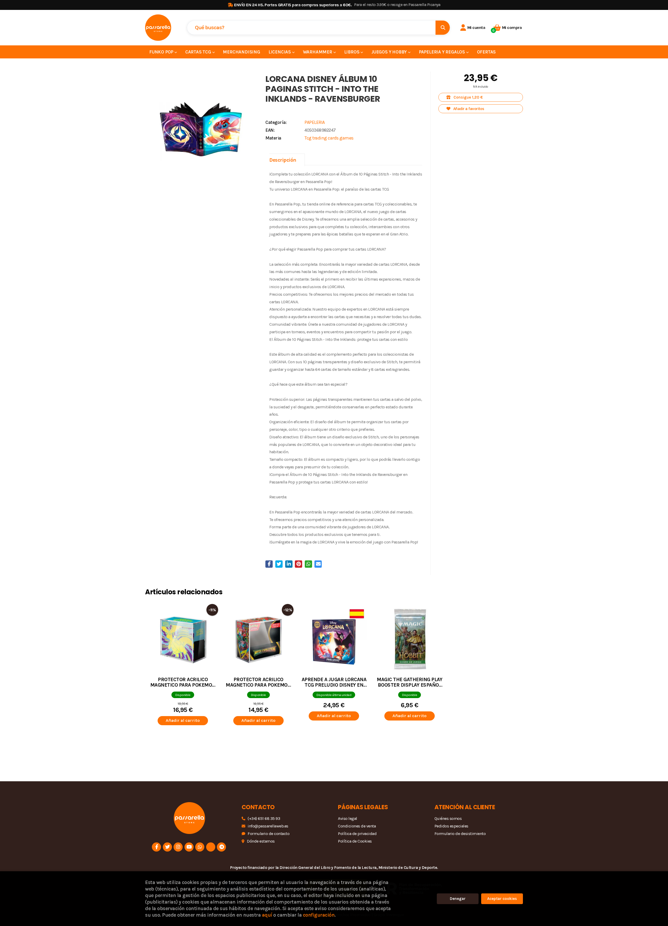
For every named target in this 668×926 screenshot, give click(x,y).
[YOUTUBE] (189, 846)
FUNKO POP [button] (161, 52)
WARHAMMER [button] (318, 52)
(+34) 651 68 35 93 (264, 818)
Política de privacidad (357, 833)
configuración (319, 915)
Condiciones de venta (357, 826)
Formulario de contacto (268, 833)
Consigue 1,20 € (467, 97)
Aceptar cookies (502, 898)
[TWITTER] (167, 846)
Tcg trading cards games (329, 138)
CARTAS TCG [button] (198, 52)
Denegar (458, 898)
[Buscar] (443, 27)
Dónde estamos (261, 841)
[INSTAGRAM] (178, 846)
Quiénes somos (448, 818)
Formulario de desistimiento (460, 833)
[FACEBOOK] (156, 846)
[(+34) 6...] (199, 846)
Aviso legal (347, 818)
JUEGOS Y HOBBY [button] (389, 52)
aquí (267, 915)
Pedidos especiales (451, 826)
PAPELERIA (315, 122)
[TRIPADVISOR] (210, 846)
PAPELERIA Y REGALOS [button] (442, 52)
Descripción (282, 160)
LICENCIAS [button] (280, 52)
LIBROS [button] (352, 52)
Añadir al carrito (183, 720)
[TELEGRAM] (221, 846)
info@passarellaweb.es (268, 826)
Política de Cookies (355, 841)
